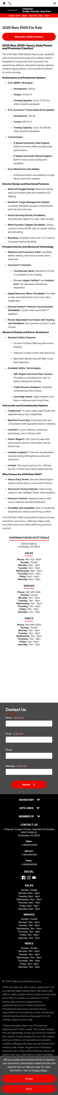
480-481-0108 (33, 592)
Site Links (27, 808)
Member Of (27, 816)
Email (14, 733)
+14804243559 (29, 844)
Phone (9, 749)
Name (15, 717)
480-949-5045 (33, 624)
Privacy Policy (40, 1070)
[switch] (54, 3)
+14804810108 (29, 854)
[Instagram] (28, 877)
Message (16, 766)
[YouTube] (34, 877)
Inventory (27, 800)
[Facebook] (23, 877)
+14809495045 (29, 864)
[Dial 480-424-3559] (10, 3)
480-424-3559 (33, 559)
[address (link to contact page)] (4, 3)
